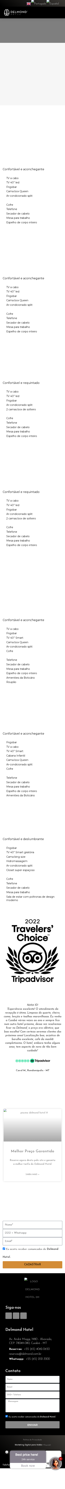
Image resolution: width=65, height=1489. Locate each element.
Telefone (7, 1465)
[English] (29, 3)
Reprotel (47, 1445)
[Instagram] (16, 1315)
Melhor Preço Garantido (32, 1151)
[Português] (39, 3)
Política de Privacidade (32, 1440)
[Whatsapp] (23, 1315)
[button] (58, 12)
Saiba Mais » (32, 1174)
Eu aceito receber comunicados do (32, 1417)
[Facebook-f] (8, 1315)
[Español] (53, 3)
